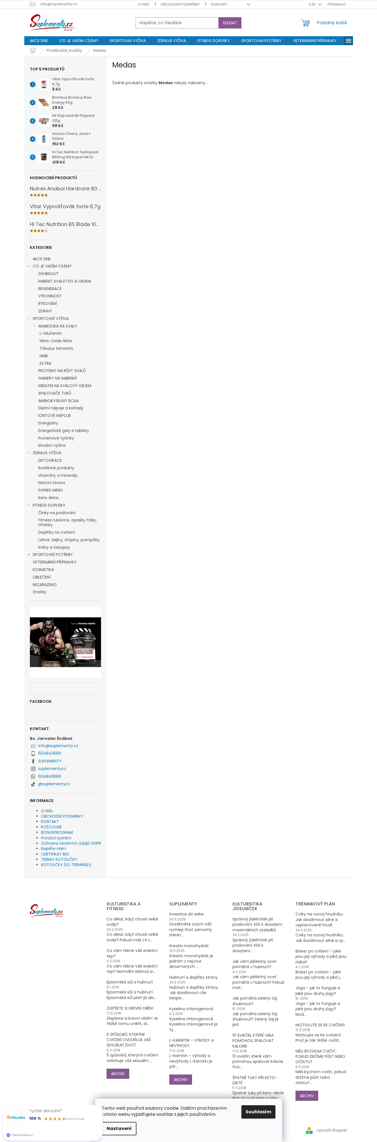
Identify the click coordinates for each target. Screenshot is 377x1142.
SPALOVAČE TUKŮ (54, 393)
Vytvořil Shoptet (331, 1130)
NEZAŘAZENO (45, 584)
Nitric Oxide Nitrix (56, 341)
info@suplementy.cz (58, 746)
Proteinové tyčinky (56, 438)
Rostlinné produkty (56, 468)
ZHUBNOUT (48, 273)
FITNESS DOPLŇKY (49, 505)
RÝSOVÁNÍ (47, 303)
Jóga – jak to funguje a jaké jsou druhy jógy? (318, 990)
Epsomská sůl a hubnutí (130, 982)
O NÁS (143, 4)
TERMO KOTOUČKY (59, 859)
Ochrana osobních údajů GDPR (71, 843)
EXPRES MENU (50, 490)
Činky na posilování (57, 513)
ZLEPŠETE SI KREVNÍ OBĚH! (130, 1008)
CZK (313, 4)
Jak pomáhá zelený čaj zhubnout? (254, 1001)
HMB (44, 356)
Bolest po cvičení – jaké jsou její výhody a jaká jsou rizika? (321, 957)
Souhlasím (258, 1112)
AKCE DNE (42, 259)
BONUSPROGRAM (57, 832)
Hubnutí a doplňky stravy (193, 977)
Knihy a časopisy (54, 547)
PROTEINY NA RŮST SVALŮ (62, 370)
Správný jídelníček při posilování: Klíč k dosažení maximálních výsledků (257, 925)
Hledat (230, 23)
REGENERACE (50, 288)
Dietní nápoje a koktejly (60, 408)
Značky (39, 592)
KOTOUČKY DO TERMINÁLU (66, 865)
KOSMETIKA (43, 569)
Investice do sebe (186, 914)
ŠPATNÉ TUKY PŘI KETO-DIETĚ (254, 1080)
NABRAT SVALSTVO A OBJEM (64, 281)
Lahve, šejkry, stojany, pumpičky (69, 540)
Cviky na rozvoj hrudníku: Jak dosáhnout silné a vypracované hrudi (320, 920)
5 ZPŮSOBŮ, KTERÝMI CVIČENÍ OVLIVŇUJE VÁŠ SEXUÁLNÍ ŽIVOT (129, 1040)
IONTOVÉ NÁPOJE (54, 415)
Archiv (118, 1074)
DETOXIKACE (50, 460)
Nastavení (119, 1128)
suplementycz (52, 768)
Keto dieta (48, 497)
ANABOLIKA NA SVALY (57, 326)
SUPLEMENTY (50, 761)
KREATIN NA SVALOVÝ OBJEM (64, 385)
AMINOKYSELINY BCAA (58, 401)
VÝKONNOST (50, 296)
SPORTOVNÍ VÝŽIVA (51, 318)
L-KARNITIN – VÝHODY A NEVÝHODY (191, 1043)
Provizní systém (56, 838)
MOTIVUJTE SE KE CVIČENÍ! (320, 1025)
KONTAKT (219, 4)
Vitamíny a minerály (58, 475)
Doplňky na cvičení (56, 532)
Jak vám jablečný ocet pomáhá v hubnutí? (254, 964)
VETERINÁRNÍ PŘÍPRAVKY (54, 562)
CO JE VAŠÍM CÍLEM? (52, 266)
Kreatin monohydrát (189, 946)
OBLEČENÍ (42, 577)
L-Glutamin (51, 333)
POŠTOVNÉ (51, 827)
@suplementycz (54, 784)
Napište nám (53, 848)
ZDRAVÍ (45, 311)
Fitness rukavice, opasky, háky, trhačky (67, 522)
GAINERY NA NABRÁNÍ (57, 378)
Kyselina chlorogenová (191, 1009)
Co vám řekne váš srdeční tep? (132, 953)
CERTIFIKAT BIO (55, 854)
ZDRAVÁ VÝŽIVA (47, 453)
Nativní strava (51, 482)
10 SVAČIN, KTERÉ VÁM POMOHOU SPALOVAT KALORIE (253, 1041)
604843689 (49, 753)
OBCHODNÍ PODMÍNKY (180, 4)
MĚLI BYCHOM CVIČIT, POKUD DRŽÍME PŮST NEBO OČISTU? (320, 1057)
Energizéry (48, 423)
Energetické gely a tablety (63, 430)
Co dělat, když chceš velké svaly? (132, 922)
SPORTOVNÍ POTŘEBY (53, 554)
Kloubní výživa (52, 445)
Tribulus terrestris (56, 348)
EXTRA (45, 363)
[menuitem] (39, 40)
